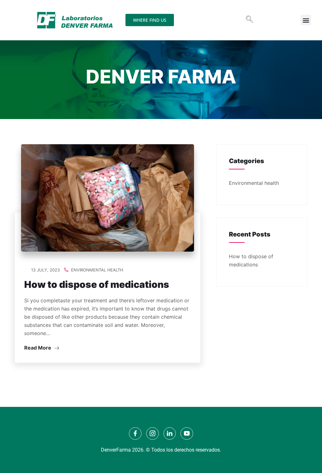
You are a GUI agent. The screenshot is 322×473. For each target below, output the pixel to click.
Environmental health (97, 269)
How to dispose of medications (96, 284)
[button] (249, 19)
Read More (38, 348)
